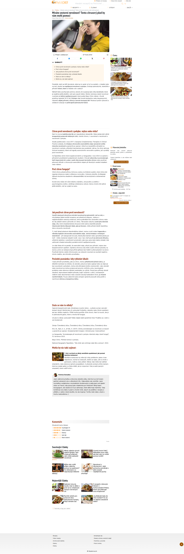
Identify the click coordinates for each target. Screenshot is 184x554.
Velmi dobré (66, 430)
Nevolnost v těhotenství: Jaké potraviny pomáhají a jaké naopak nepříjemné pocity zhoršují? (94, 468)
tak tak (64, 435)
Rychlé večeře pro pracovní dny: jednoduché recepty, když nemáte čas (71, 498)
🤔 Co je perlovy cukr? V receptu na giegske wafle (120, 196)
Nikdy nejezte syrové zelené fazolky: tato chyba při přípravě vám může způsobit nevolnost (71, 454)
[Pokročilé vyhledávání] (125, 4)
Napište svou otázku (122, 202)
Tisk (129, 189)
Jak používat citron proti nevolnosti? (67, 72)
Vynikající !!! (66, 428)
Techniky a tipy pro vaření (62, 508)
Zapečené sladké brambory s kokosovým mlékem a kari (124, 178)
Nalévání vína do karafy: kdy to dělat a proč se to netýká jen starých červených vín (71, 487)
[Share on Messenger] (69, 59)
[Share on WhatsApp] (81, 59)
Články (94, 7)
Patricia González (69, 18)
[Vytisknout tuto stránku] (107, 54)
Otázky (112, 7)
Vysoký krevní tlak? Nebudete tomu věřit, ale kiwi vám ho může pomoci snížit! (101, 453)
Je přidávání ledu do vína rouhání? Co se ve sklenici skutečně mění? (100, 498)
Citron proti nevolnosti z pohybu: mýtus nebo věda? (72, 67)
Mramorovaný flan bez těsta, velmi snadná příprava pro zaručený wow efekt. (124, 185)
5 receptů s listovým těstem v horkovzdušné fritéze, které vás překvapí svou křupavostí (101, 487)
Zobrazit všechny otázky (125, 200)
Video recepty (57, 538)
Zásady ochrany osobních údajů (102, 538)
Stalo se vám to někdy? (63, 76)
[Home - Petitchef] (53, 10)
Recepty (75, 7)
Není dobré (66, 437)
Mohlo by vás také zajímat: (64, 79)
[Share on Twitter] (92, 59)
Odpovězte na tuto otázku (116, 198)
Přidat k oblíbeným (61, 55)
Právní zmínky (98, 543)
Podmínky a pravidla (99, 541)
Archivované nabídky (119, 189)
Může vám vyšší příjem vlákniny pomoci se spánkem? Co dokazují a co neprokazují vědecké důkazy (65, 468)
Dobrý (64, 433)
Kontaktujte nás (98, 535)
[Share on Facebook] (57, 59)
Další (128, 7)
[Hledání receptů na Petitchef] (122, 3)
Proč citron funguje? (62, 69)
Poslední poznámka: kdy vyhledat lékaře (69, 74)
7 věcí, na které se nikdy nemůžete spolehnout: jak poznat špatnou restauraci (84, 354)
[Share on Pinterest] (104, 59)
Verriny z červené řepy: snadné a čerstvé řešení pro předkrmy (124, 172)
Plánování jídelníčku (120, 162)
